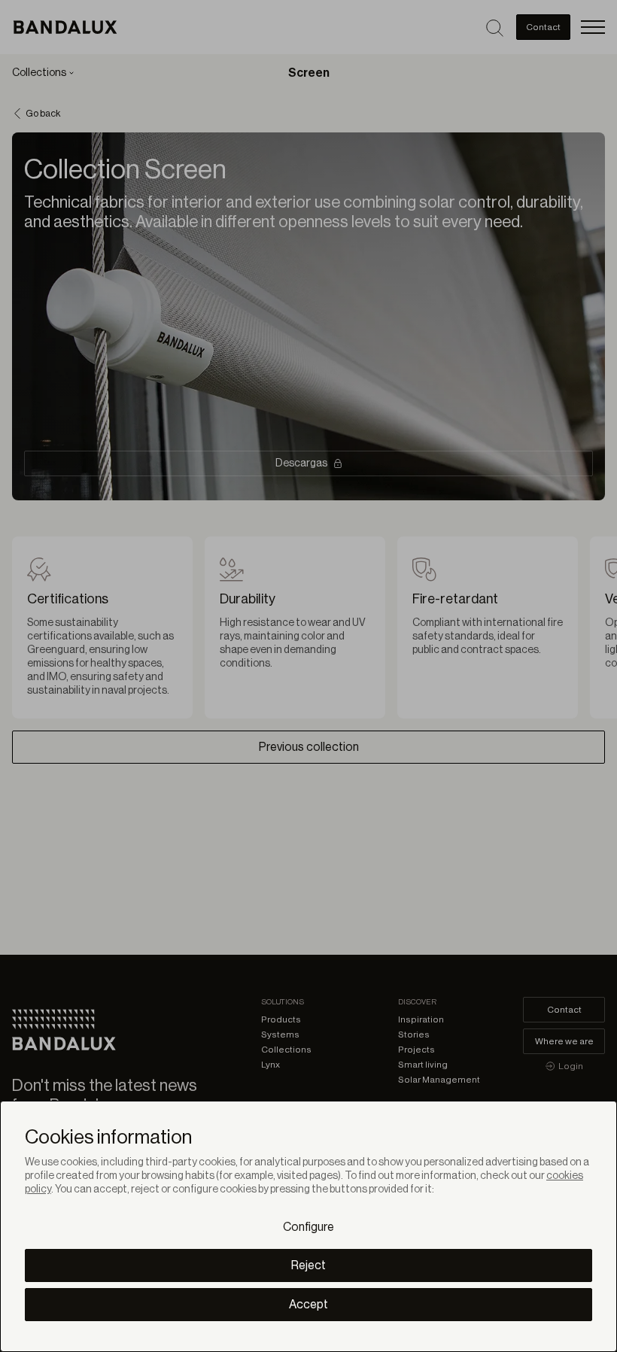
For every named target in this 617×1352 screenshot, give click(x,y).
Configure (308, 1227)
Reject (308, 1265)
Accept (308, 1305)
